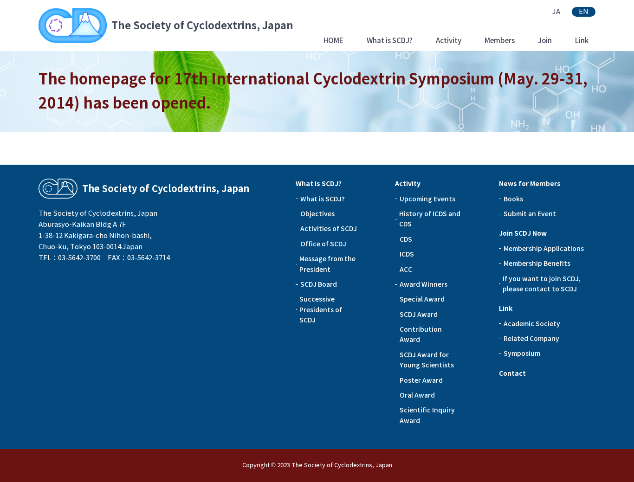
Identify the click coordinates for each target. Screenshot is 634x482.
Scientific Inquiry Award (427, 415)
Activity (448, 40)
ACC (406, 269)
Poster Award (421, 380)
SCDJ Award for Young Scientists (427, 360)
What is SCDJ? (390, 40)
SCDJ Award (419, 314)
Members (500, 40)
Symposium (522, 353)
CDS (406, 239)
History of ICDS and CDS (429, 219)
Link (582, 40)
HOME (333, 40)
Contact (512, 373)
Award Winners (423, 284)
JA (556, 11)
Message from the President (327, 264)
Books (513, 199)
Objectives (317, 214)
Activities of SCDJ (328, 229)
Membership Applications (544, 248)
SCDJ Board (318, 284)
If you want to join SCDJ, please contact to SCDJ (542, 284)
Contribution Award (421, 334)
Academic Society (532, 324)
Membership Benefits (537, 263)
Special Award (422, 299)
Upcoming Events (427, 199)
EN (584, 11)
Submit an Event (530, 214)
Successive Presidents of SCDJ (320, 309)
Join (545, 40)
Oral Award (417, 395)
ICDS (407, 254)
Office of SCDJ (323, 244)
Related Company (531, 338)
